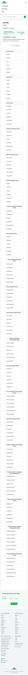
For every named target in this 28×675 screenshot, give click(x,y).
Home (16, 638)
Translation (16, 45)
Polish (16, 631)
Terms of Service (18, 645)
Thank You (3, 652)
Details (12, 28)
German (2, 631)
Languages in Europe (5, 643)
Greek (2, 615)
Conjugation (5, 6)
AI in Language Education (6, 638)
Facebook (5, 660)
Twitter (4, 662)
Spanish (2, 622)
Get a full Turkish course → (20, 33)
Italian (16, 620)
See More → (3, 655)
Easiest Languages (5, 648)
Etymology (4, 9)
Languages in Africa (5, 639)
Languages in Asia (5, 645)
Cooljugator (4, 598)
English (2, 624)
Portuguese (3, 627)
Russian (2, 617)
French (2, 629)
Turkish (11, 598)
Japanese (3, 620)
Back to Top (14, 603)
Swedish (17, 627)
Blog (3, 11)
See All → (3, 632)
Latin (16, 617)
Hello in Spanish (4, 646)
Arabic (2, 618)
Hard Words (3, 650)
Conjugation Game (19, 643)
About (16, 639)
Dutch (2, 625)
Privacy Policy (18, 646)
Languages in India (5, 641)
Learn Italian (3, 653)
